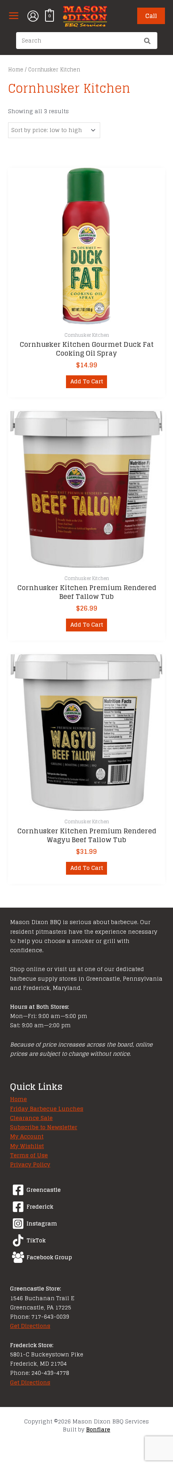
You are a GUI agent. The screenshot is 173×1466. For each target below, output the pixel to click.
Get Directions (30, 1326)
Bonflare (98, 1429)
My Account (26, 1136)
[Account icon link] (33, 16)
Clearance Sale (31, 1118)
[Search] (147, 42)
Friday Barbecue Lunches (46, 1109)
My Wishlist (27, 1146)
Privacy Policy (30, 1164)
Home (15, 69)
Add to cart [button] (86, 381)
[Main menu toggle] (13, 15)
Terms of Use (29, 1155)
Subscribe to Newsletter (43, 1127)
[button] (151, 16)
